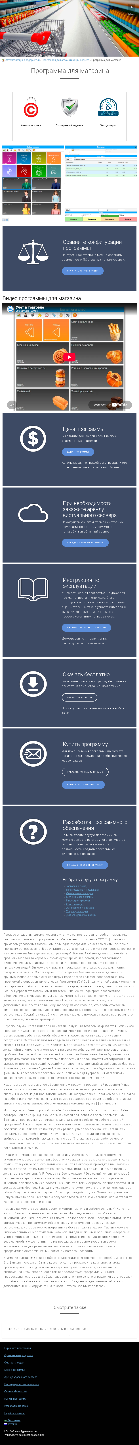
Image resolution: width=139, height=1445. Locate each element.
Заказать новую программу (85, 865)
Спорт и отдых (75, 904)
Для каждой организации (81, 915)
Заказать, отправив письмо (85, 772)
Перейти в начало (14, 1413)
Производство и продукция (82, 890)
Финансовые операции (79, 893)
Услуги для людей (77, 911)
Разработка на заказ (16, 1406)
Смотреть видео (14, 1362)
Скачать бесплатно (79, 697)
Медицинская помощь (79, 897)
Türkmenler (13, 1420)
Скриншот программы (17, 1348)
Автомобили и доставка (80, 908)
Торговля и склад (76, 886)
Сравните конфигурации (82, 271)
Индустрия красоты (78, 900)
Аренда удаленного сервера (85, 543)
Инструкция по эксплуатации (86, 628)
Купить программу (15, 1399)
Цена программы (78, 452)
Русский (12, 1424)
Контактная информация (83, 785)
